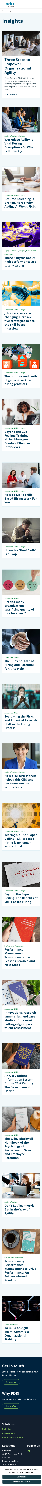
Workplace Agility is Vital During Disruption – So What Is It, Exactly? (19, 145)
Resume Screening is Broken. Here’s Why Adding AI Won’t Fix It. (20, 202)
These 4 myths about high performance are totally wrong (20, 261)
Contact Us (11, 1382)
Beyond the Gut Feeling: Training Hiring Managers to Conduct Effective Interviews (18, 439)
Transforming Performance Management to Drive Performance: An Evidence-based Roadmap (20, 1270)
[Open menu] (35, 4)
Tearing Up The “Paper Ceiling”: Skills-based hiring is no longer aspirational (20, 840)
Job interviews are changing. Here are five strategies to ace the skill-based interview (19, 320)
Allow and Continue (21, 1482)
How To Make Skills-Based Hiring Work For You (20, 498)
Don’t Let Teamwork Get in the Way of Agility (19, 1209)
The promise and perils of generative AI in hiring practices (21, 380)
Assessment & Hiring (11, 195)
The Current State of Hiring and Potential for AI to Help (19, 664)
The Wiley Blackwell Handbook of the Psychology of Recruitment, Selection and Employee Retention (20, 1148)
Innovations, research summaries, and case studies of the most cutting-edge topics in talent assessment (20, 1020)
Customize (21, 1477)
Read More (9, 94)
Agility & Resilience (11, 136)
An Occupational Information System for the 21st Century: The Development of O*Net (19, 1083)
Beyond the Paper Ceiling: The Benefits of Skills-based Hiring (21, 898)
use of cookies (26, 1472)
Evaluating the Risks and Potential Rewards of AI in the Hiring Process (20, 722)
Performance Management (14, 946)
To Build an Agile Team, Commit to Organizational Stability (17, 1333)
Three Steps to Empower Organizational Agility (17, 66)
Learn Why (11, 1406)
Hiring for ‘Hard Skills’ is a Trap (20, 552)
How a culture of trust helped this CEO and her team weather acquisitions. (20, 781)
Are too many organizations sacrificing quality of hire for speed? (19, 607)
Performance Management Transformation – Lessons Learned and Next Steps (19, 957)
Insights (22, 136)
